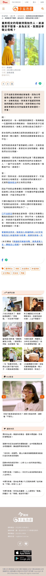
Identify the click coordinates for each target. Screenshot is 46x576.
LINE (27, 2)
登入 (34, 2)
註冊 (42, 2)
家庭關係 (25, 268)
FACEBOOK (16, 2)
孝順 (17, 268)
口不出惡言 (7, 213)
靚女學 (12, 16)
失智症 (15, 273)
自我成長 (21, 16)
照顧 (22, 273)
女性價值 (6, 273)
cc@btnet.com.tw (22, 536)
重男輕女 (12, 182)
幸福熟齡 (5, 16)
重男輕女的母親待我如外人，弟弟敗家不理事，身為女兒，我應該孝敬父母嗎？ (23, 17)
